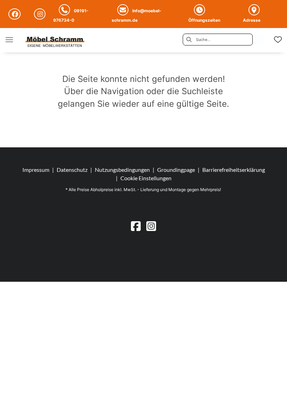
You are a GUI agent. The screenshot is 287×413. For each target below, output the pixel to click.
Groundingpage (176, 169)
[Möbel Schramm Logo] (55, 42)
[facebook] (136, 226)
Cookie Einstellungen (146, 178)
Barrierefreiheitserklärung (233, 169)
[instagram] (151, 226)
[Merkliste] (278, 39)
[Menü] (9, 39)
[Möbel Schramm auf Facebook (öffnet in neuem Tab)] (15, 14)
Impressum (35, 169)
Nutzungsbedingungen (122, 169)
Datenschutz (72, 169)
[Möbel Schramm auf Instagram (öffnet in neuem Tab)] (41, 14)
